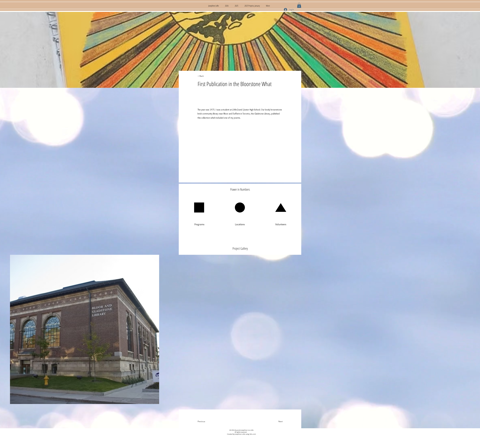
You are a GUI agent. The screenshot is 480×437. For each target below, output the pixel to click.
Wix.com (253, 434)
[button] (299, 5)
